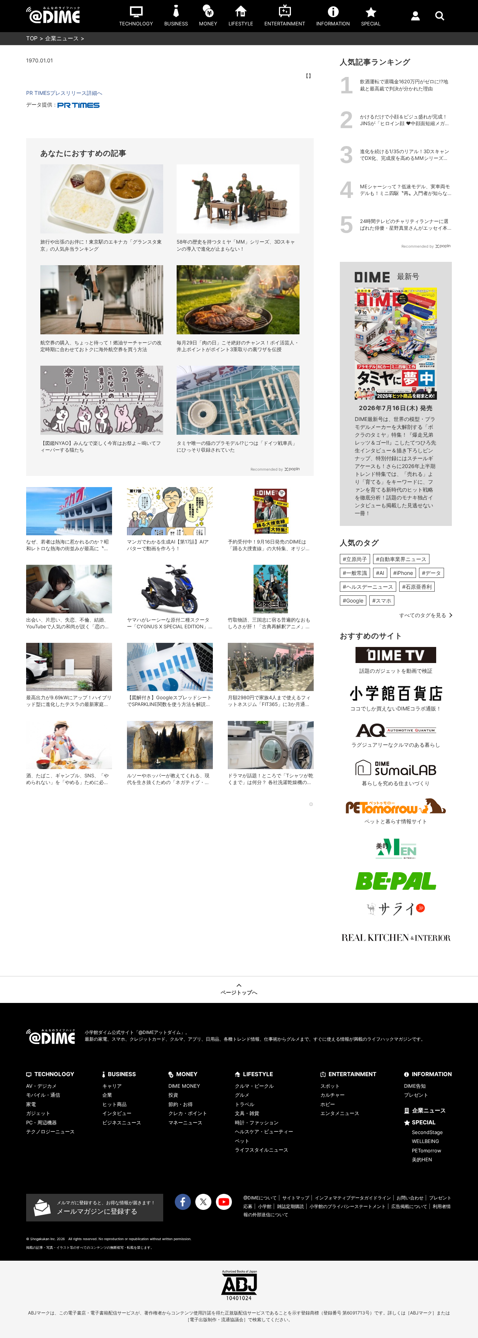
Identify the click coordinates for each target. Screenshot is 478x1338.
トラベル (244, 1104)
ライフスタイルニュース (261, 1150)
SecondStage (427, 1132)
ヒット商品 (114, 1104)
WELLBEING (425, 1141)
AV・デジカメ (41, 1086)
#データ (431, 573)
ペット (242, 1141)
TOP (32, 38)
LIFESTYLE (258, 1074)
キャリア (112, 1086)
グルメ (242, 1095)
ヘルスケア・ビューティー (264, 1131)
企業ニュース (62, 38)
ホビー (327, 1104)
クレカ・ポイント (187, 1113)
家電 (31, 1104)
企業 (107, 1095)
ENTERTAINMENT (352, 1074)
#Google (353, 600)
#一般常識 (355, 573)
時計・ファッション (257, 1122)
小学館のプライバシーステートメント (348, 1206)
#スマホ (381, 600)
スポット (330, 1086)
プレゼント (416, 1095)
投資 (173, 1095)
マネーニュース (185, 1122)
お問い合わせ (410, 1198)
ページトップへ (239, 992)
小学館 (264, 1206)
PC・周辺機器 (41, 1122)
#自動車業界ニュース (401, 559)
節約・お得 (180, 1104)
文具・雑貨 (247, 1113)
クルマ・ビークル (254, 1086)
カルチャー (332, 1095)
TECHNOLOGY (54, 1074)
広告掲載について (409, 1206)
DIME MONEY (184, 1086)
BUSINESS (122, 1074)
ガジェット (38, 1113)
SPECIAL (424, 1122)
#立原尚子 (355, 559)
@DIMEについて (260, 1198)
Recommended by (267, 469)
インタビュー (116, 1113)
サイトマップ (295, 1198)
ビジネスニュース (121, 1122)
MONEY (187, 1074)
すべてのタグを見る (422, 615)
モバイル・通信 (43, 1095)
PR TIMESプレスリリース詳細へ (64, 93)
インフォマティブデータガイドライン (353, 1198)
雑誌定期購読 (290, 1206)
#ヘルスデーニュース (368, 586)
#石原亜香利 (417, 586)
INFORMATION (432, 1074)
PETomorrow (426, 1150)
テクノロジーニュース (50, 1131)
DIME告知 (415, 1086)
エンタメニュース (339, 1113)
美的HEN (422, 1159)
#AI (380, 573)
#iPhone (403, 573)
